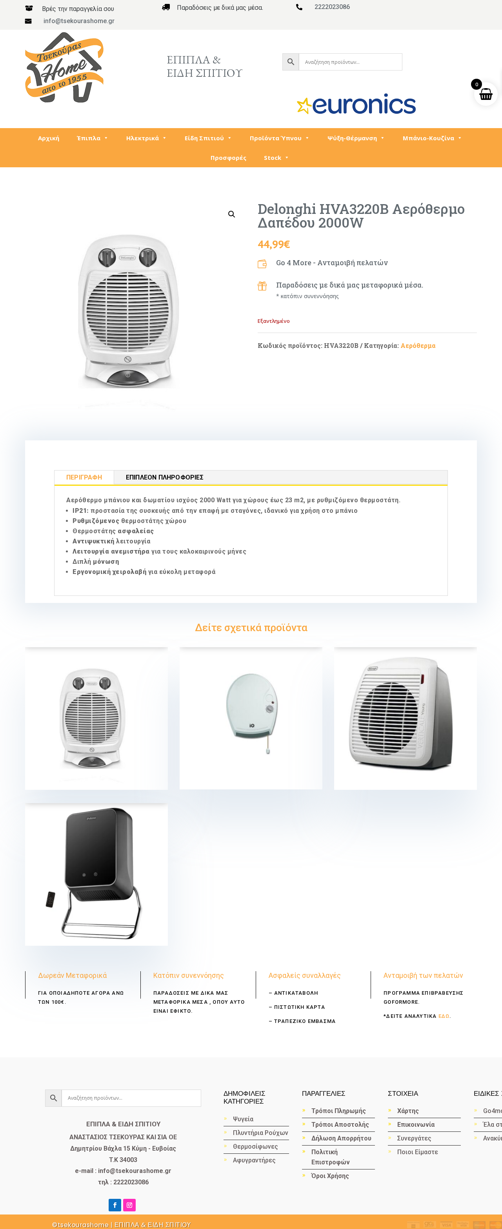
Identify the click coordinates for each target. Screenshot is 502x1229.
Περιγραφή (84, 477)
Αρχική (48, 138)
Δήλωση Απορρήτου (341, 1138)
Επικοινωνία (416, 1124)
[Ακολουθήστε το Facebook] (115, 1205)
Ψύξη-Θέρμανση (352, 138)
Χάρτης (408, 1111)
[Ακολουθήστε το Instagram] (129, 1205)
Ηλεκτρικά (142, 138)
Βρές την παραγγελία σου (78, 9)
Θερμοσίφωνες (255, 1146)
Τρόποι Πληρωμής (338, 1111)
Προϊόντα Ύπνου (276, 138)
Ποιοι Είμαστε (417, 1152)
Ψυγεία (243, 1119)
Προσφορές (228, 157)
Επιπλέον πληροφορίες (165, 477)
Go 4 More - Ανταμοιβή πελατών (332, 262)
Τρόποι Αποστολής (340, 1124)
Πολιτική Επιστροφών (330, 1157)
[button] (232, 214)
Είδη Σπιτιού (204, 138)
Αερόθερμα (418, 345)
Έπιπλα (88, 138)
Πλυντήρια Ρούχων (260, 1133)
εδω (443, 1016)
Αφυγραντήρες (254, 1160)
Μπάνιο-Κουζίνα (428, 138)
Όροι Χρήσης (330, 1176)
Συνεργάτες (414, 1138)
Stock (272, 157)
